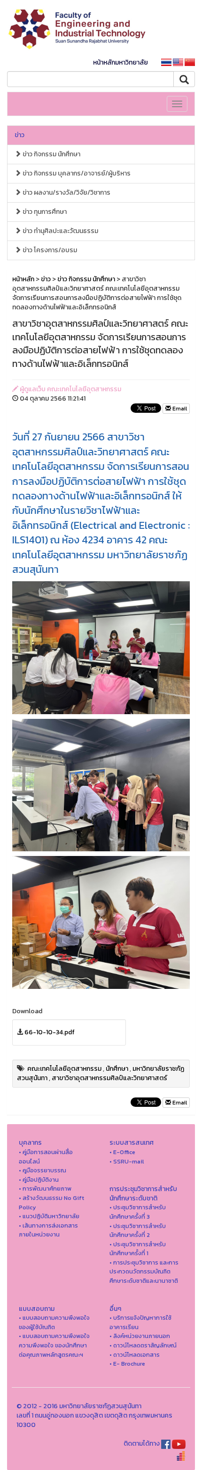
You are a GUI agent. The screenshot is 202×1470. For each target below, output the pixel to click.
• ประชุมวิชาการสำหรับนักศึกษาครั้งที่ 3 (137, 1212)
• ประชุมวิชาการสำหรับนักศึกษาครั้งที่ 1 (137, 1249)
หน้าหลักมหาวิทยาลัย (120, 62)
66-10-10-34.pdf (49, 1032)
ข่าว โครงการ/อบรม (49, 250)
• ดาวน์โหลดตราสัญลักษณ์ (143, 1345)
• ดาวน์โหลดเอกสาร (134, 1354)
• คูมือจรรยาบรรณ (42, 1170)
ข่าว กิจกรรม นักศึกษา (50, 154)
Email (179, 408)
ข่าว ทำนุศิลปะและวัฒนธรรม (59, 231)
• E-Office (122, 1152)
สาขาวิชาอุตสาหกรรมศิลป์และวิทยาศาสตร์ (109, 1078)
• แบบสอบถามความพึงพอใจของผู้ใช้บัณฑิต (54, 1322)
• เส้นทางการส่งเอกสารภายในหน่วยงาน (48, 1230)
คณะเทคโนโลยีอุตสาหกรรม (64, 1069)
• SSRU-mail (126, 1161)
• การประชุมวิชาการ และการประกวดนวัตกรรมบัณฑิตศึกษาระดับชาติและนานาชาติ (144, 1271)
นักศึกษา (117, 1069)
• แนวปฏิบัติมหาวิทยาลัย (49, 1216)
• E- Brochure (127, 1363)
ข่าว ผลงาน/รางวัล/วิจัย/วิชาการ (65, 192)
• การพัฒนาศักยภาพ (45, 1188)
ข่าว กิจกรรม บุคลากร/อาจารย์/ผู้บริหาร (76, 173)
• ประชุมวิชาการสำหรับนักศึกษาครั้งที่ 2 (137, 1230)
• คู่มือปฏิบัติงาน (39, 1179)
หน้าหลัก (23, 279)
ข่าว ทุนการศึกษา (44, 212)
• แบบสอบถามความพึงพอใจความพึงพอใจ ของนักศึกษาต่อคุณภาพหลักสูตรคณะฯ (54, 1345)
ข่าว (19, 135)
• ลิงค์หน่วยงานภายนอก (139, 1335)
